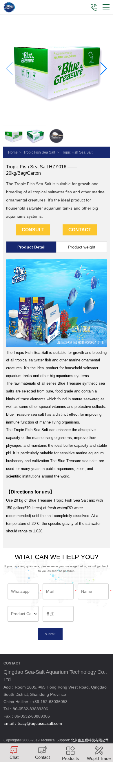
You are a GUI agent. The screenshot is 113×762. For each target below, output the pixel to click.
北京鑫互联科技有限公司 (90, 740)
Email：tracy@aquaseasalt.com (32, 723)
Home (13, 152)
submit (50, 634)
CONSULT (33, 229)
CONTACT (79, 229)
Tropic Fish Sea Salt (39, 152)
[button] (103, 68)
